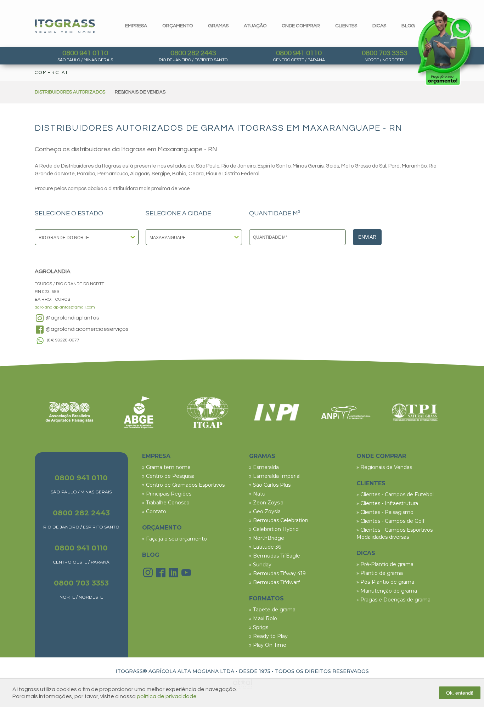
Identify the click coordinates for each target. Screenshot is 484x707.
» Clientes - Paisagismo (384, 512)
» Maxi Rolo (263, 618)
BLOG (150, 555)
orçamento (177, 25)
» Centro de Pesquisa (168, 476)
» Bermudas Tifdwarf (274, 582)
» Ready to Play (268, 636)
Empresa (136, 25)
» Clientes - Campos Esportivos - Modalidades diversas (396, 533)
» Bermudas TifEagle (274, 556)
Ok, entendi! (459, 693)
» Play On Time (267, 645)
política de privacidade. (167, 696)
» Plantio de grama (379, 573)
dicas (379, 25)
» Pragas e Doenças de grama (393, 599)
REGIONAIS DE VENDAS (140, 92)
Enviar (367, 237)
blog (408, 25)
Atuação (255, 25)
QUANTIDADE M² (274, 213)
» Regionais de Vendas (384, 467)
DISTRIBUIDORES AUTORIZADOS (70, 92)
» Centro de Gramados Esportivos (183, 485)
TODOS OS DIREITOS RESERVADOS (322, 671)
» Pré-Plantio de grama (384, 564)
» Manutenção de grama (386, 591)
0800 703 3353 (384, 53)
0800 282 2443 (193, 53)
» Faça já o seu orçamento (174, 539)
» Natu (257, 494)
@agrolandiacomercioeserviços (87, 329)
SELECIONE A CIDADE (178, 213)
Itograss (65, 26)
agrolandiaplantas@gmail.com (65, 307)
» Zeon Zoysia (266, 502)
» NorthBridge (266, 538)
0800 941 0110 (85, 53)
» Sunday (260, 564)
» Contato (154, 511)
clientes (346, 25)
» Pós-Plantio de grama (385, 582)
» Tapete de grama (272, 609)
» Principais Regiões (166, 494)
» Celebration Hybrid (274, 529)
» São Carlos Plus (270, 485)
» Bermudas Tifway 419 (277, 573)
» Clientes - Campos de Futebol (395, 494)
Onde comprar (301, 25)
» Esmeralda (264, 467)
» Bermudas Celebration (278, 520)
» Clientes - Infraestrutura (387, 503)
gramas (218, 25)
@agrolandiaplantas (72, 318)
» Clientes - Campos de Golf (390, 521)
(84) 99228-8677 (63, 340)
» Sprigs (258, 627)
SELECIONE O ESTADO (69, 213)
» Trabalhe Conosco (166, 502)
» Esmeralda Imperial (274, 476)
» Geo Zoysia (265, 511)
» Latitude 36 (265, 547)
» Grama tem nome (166, 467)
